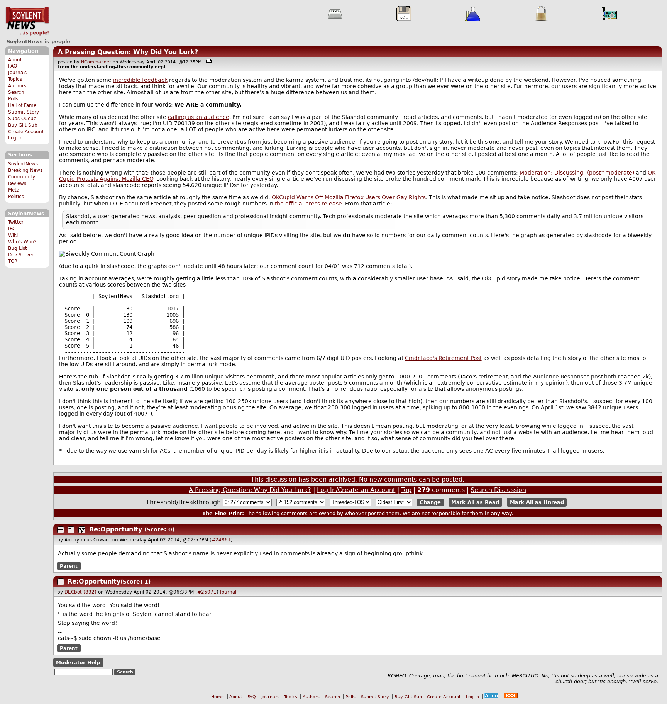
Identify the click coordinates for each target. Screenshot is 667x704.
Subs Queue (22, 118)
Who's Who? (22, 241)
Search (16, 92)
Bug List (17, 248)
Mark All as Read (475, 502)
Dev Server (21, 255)
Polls (13, 99)
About (15, 60)
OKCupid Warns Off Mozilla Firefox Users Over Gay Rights (349, 197)
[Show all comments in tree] (81, 529)
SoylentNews (27, 21)
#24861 (221, 540)
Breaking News (25, 170)
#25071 (207, 592)
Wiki (13, 235)
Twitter (16, 222)
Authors (17, 85)
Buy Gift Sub (22, 125)
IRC (11, 228)
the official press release (308, 203)
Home (217, 696)
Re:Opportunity (115, 529)
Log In (15, 138)
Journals (17, 72)
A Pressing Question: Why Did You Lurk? (128, 52)
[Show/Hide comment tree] (71, 529)
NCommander (96, 61)
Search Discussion (498, 490)
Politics (16, 196)
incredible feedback (140, 80)
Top (406, 490)
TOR (12, 261)
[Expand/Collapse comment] (60, 529)
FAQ (12, 66)
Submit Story (23, 112)
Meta (13, 190)
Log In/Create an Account (356, 490)
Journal (228, 592)
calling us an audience (198, 117)
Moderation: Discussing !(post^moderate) (577, 173)
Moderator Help (78, 662)
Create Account (26, 131)
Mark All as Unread (537, 502)
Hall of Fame (22, 105)
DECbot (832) (80, 592)
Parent (69, 566)
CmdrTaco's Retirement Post (443, 358)
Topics (15, 79)
